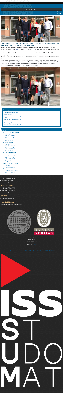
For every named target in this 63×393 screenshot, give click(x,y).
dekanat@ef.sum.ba (9, 182)
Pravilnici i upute (9, 162)
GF (38, 250)
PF (44, 250)
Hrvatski (59, 11)
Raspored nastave (10, 136)
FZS (33, 250)
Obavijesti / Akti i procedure (12, 171)
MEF (41, 250)
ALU (18, 250)
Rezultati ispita (9, 140)
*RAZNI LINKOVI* (49, 250)
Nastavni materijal (10, 139)
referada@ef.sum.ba (9, 192)
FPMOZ (25, 250)
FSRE (29, 250)
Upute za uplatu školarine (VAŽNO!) (12, 124)
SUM (11, 250)
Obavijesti (7, 134)
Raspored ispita (9, 137)
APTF (14, 250)
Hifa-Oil (17, 49)
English (59, 13)
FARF (21, 250)
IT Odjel (34, 244)
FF (35, 250)
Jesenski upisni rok (8, 123)
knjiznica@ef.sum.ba (9, 198)
